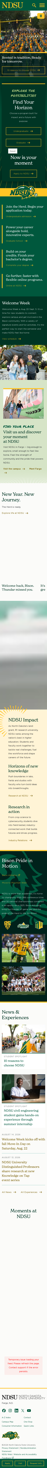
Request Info (36, 1463)
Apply (7, 1463)
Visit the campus (12, 469)
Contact (27, 1418)
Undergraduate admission (19, 216)
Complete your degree (18, 265)
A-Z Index (6, 1418)
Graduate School (15, 241)
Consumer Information (12, 1426)
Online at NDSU (14, 285)
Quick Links (29, 1426)
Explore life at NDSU (13, 513)
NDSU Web (7, 1454)
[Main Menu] (42, 5)
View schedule (9, 339)
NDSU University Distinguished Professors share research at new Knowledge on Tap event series (20, 1171)
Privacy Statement (10, 1448)
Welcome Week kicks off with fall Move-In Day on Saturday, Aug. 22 (23, 1143)
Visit (20, 1463)
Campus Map (7, 1422)
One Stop (28, 1422)
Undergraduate (20, 131)
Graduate (21, 142)
